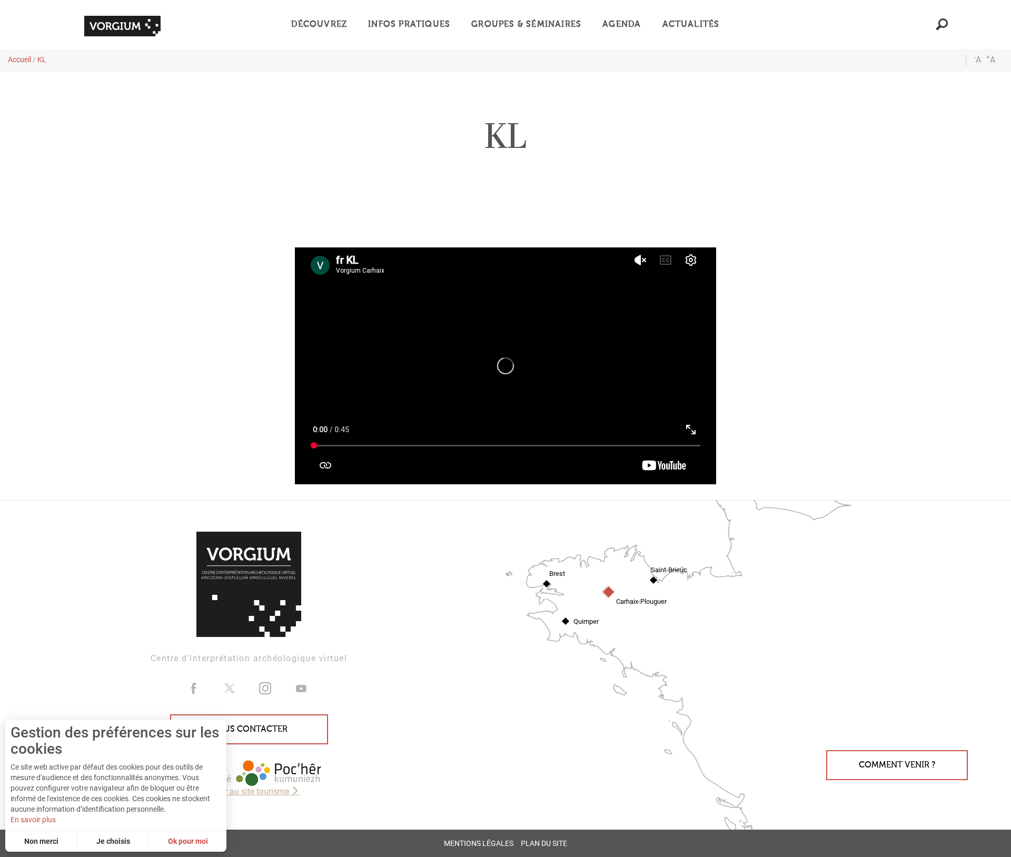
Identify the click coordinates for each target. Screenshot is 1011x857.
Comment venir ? (897, 765)
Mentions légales (478, 843)
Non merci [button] (41, 841)
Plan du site (544, 843)
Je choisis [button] (113, 841)
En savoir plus (33, 819)
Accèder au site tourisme (244, 791)
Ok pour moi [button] (188, 841)
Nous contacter (249, 729)
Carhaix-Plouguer (641, 601)
